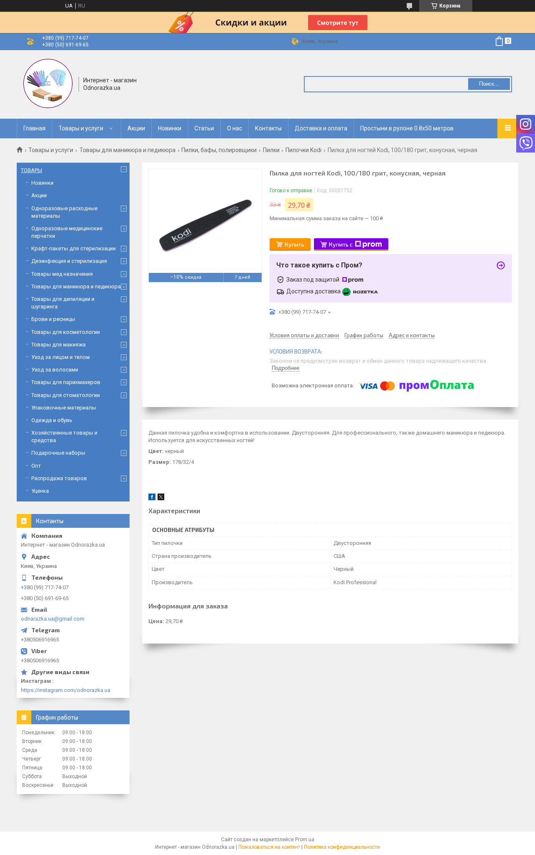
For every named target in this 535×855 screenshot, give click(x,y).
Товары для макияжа (58, 344)
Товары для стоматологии (65, 395)
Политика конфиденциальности (342, 847)
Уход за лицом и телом (60, 357)
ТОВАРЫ (31, 170)
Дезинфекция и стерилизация (69, 261)
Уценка (40, 491)
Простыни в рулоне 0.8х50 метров (406, 128)
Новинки (169, 128)
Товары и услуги (81, 128)
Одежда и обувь (51, 420)
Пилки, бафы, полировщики (219, 150)
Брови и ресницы (53, 319)
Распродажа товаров (59, 478)
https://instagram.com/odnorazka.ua (65, 690)
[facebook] (151, 498)
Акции (136, 128)
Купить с (341, 244)
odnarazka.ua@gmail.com (52, 619)
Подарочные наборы (58, 453)
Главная (34, 128)
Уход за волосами (54, 369)
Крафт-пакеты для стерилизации (73, 248)
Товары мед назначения (62, 274)
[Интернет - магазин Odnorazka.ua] (48, 84)
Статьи (204, 128)
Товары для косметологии (65, 332)
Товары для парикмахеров (65, 382)
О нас (234, 128)
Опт (36, 466)
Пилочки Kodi (303, 150)
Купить (294, 244)
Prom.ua (304, 839)
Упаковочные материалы (63, 408)
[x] (161, 498)
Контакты (268, 128)
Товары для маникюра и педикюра (127, 150)
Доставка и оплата (321, 128)
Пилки (271, 150)
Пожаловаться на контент (269, 847)
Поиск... (489, 84)
